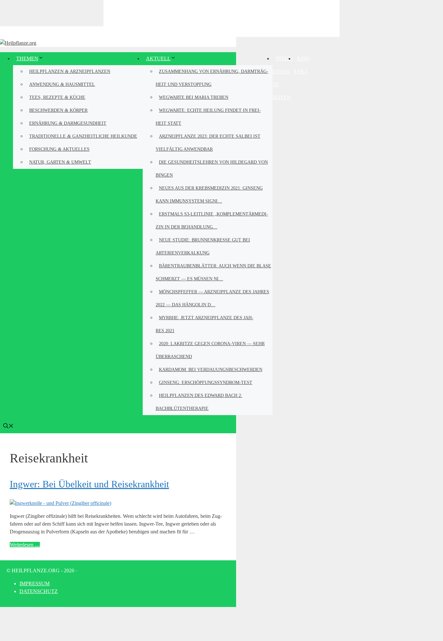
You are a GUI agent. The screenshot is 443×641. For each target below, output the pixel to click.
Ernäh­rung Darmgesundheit (67, 123)
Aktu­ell (158, 58)
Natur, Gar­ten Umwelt (60, 162)
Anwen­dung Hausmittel (62, 84)
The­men (27, 58)
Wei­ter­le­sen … (25, 544)
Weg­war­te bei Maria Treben (193, 97)
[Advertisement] (221, 18)
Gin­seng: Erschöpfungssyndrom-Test (205, 382)
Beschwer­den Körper (58, 110)
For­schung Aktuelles (59, 149)
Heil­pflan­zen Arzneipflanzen (69, 71)
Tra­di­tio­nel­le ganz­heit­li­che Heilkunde (83, 136)
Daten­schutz (38, 591)
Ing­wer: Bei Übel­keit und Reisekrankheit (89, 484)
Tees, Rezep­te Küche (57, 97)
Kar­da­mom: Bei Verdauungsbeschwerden (210, 369)
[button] (8, 426)
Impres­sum (34, 583)
